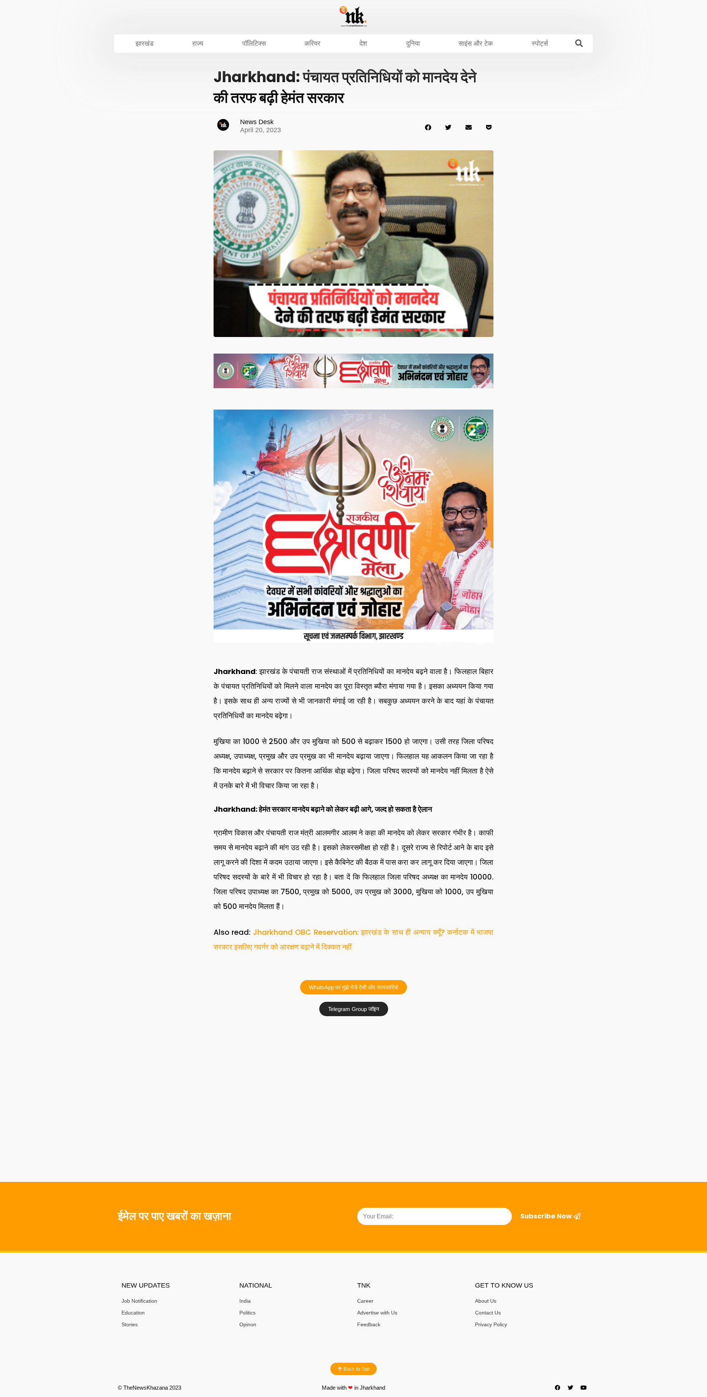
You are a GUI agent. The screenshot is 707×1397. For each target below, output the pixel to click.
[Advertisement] (353, 1075)
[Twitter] (570, 1387)
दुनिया (413, 43)
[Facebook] (557, 1387)
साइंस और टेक (475, 43)
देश (363, 43)
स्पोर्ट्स (540, 43)
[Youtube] (583, 1387)
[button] (579, 43)
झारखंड (145, 43)
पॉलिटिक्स (254, 43)
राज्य (197, 43)
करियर (312, 43)
